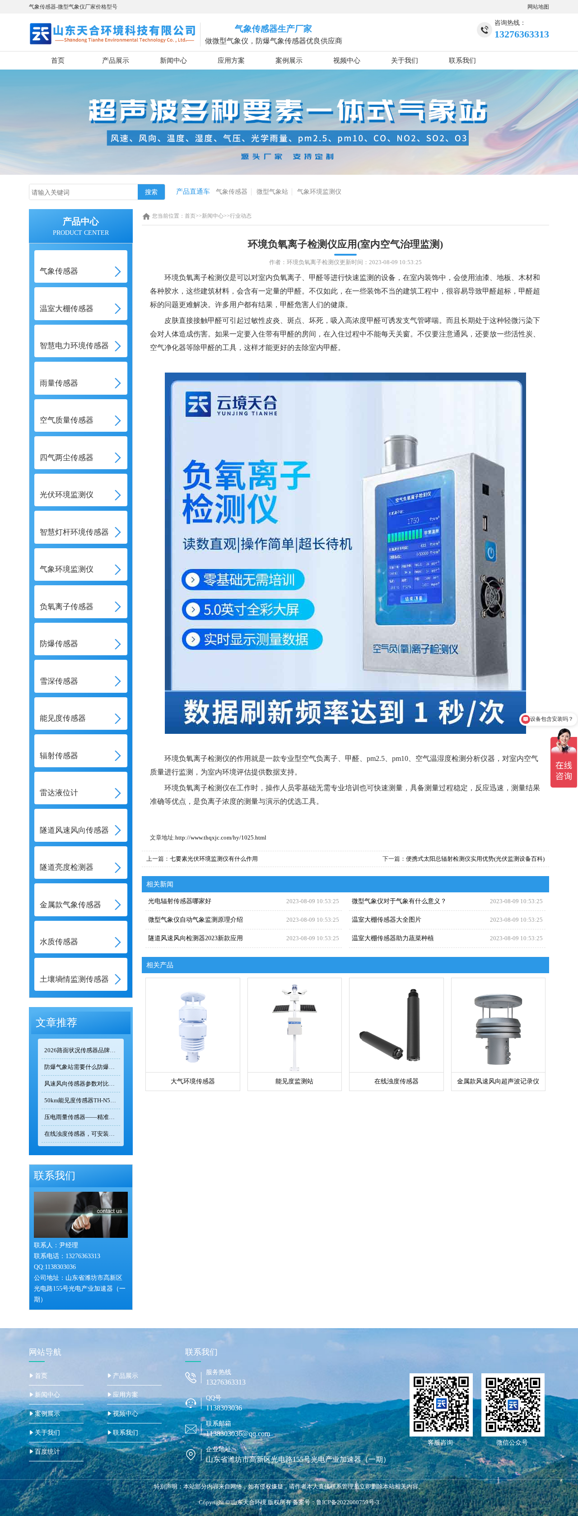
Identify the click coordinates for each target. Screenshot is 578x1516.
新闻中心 (173, 60)
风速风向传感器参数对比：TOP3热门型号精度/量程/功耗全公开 (82, 1083)
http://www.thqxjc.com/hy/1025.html (220, 837)
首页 (58, 60)
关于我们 (404, 60)
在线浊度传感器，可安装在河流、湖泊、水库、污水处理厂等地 (82, 1133)
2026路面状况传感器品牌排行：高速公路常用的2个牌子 (82, 1050)
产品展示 (115, 60)
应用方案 (231, 60)
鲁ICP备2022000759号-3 (347, 1502)
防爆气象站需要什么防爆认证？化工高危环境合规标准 (82, 1067)
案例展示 (289, 60)
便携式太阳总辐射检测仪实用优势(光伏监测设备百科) (475, 858)
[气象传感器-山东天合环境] (112, 32)
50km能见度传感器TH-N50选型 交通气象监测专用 (82, 1100)
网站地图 (538, 7)
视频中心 (346, 60)
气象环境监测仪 (319, 191)
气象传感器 (231, 191)
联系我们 (462, 60)
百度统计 (47, 1451)
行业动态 (241, 216)
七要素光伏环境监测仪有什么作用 (214, 858)
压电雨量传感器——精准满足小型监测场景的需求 (82, 1117)
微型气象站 (272, 191)
